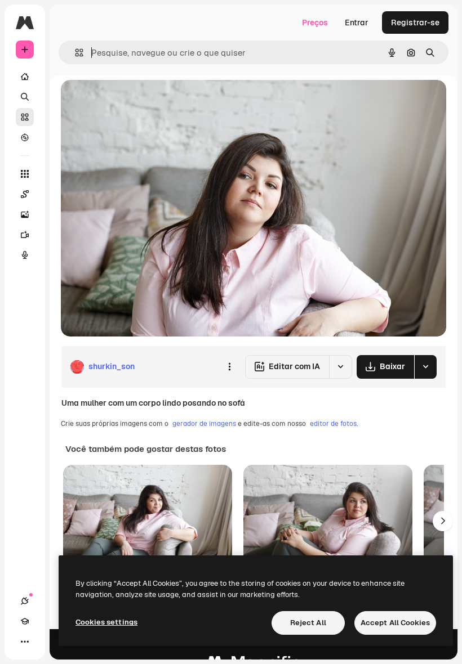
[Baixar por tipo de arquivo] (425, 367)
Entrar (356, 22)
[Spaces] (25, 194)
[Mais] (25, 641)
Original (133, 101)
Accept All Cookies (395, 622)
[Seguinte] (443, 521)
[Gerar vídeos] (25, 235)
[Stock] (25, 117)
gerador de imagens (204, 423)
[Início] (25, 77)
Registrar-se (415, 22)
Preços (315, 22)
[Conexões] (25, 601)
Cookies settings (106, 622)
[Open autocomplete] (74, 52)
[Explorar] (25, 137)
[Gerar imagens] (25, 214)
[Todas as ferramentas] (25, 174)
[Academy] (25, 621)
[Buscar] (25, 97)
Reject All (308, 622)
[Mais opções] (229, 367)
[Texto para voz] (25, 255)
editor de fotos (333, 423)
